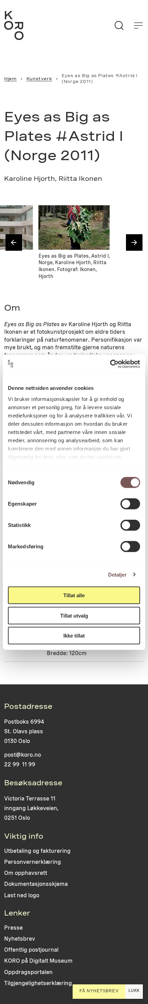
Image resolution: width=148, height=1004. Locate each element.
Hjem (10, 78)
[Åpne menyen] (138, 25)
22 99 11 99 (19, 764)
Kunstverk (39, 78)
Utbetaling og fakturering (37, 851)
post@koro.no (22, 755)
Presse (13, 927)
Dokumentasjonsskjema (36, 884)
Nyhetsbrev (19, 938)
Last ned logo (21, 895)
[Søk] (119, 25)
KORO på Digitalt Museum (38, 961)
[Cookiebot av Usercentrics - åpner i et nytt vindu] (110, 363)
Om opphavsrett (25, 873)
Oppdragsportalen (28, 972)
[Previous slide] (14, 242)
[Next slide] (134, 242)
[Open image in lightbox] (22, 216)
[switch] (130, 503)
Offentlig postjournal (31, 949)
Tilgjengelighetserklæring (38, 983)
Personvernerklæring (32, 862)
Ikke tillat (74, 636)
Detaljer (117, 574)
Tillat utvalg (74, 615)
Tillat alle (74, 595)
